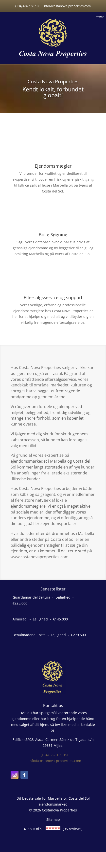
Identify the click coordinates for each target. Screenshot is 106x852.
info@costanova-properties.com (55, 760)
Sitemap (53, 819)
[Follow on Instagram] (14, 775)
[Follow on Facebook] (24, 775)
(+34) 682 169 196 (55, 754)
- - (43, 600)
